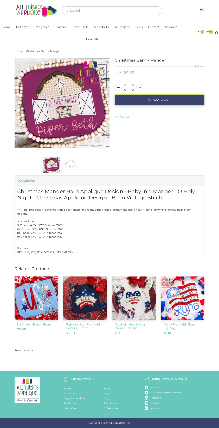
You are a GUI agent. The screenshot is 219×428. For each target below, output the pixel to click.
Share (200, 66)
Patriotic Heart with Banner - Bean (130, 326)
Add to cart (162, 99)
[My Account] (216, 33)
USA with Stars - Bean (34, 324)
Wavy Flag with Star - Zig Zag (179, 326)
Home (19, 51)
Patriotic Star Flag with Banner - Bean (83, 326)
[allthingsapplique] (36, 10)
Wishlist (124, 117)
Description (26, 181)
